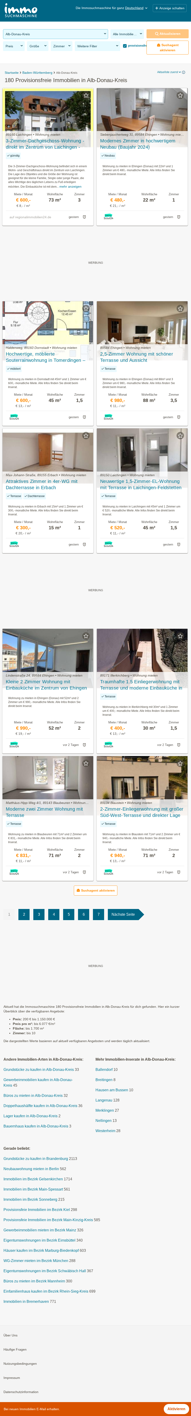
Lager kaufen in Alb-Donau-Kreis (30, 1116)
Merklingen (105, 1111)
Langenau (104, 1100)
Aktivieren (176, 1409)
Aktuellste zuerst (167, 72)
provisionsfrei (137, 45)
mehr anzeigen (70, 186)
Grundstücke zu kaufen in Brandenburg (35, 1159)
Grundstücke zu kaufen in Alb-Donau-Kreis (38, 1070)
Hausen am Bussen (112, 1090)
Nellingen (104, 1121)
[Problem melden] (84, 217)
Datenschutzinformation (20, 1392)
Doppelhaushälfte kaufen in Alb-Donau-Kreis (40, 1106)
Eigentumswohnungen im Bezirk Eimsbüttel (39, 1241)
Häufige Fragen (15, 1350)
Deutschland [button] (134, 8)
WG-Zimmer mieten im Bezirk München (35, 1261)
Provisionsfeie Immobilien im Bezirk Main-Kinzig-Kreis (48, 1220)
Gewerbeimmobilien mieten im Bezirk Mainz (39, 1230)
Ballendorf (104, 1070)
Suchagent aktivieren (169, 47)
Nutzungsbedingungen (20, 1364)
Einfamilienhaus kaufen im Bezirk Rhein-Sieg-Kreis (45, 1292)
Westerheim (105, 1131)
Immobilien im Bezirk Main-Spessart (33, 1189)
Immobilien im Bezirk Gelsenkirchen (33, 1179)
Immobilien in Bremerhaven (26, 1302)
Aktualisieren (170, 33)
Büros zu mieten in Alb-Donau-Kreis (33, 1096)
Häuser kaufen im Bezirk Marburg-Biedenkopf (41, 1251)
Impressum (11, 1378)
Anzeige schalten (171, 8)
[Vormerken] (85, 95)
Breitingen (104, 1080)
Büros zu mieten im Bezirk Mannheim (34, 1281)
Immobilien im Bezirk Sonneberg (30, 1200)
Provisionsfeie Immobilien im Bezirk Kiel (36, 1210)
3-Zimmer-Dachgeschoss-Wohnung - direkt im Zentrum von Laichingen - (45, 144)
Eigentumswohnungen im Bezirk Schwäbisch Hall (44, 1271)
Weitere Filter (87, 46)
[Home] (21, 10)
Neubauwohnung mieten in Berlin (31, 1169)
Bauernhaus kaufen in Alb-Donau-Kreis (35, 1126)
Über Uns (10, 1335)
